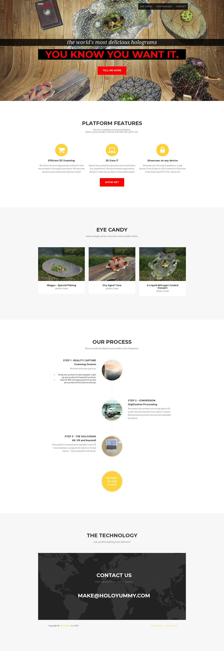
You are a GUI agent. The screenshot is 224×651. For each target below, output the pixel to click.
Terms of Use (171, 626)
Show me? (112, 182)
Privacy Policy (157, 626)
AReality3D (65, 626)
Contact (181, 6)
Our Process (164, 6)
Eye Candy (146, 6)
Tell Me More (112, 70)
